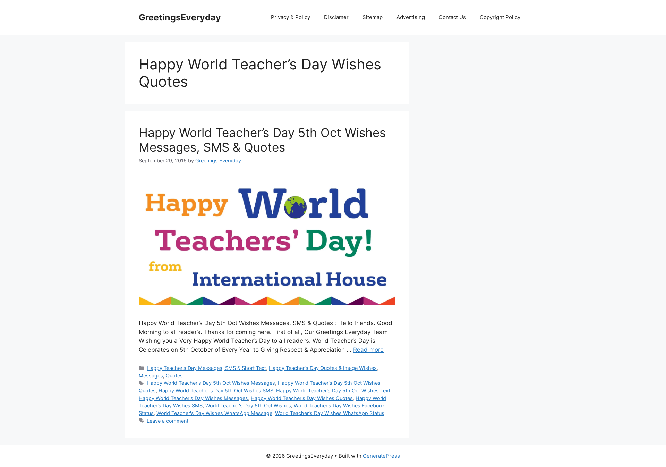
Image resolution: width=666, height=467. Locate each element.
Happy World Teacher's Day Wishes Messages (193, 398)
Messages (151, 376)
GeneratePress (381, 455)
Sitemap (372, 17)
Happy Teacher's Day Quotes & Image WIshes (323, 368)
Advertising (410, 17)
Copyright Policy (500, 17)
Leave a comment (167, 421)
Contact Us (452, 17)
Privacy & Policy (290, 17)
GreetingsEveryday (180, 17)
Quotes (174, 376)
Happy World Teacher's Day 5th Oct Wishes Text (333, 390)
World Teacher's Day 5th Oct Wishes (248, 405)
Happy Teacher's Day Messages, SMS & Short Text (206, 368)
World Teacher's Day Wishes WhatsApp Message (214, 413)
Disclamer (336, 17)
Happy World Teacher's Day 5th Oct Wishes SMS (216, 390)
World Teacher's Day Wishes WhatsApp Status (329, 413)
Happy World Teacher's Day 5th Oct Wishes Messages (211, 383)
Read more (368, 349)
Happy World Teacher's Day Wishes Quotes (302, 398)
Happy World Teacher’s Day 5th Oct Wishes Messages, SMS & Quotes (262, 139)
